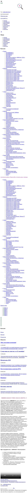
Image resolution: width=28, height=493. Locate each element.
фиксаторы (8, 123)
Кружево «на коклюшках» (12, 167)
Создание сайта (4, 485)
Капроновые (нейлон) (11, 67)
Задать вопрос (6, 25)
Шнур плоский (9, 117)
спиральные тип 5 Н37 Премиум (13, 70)
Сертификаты (6, 21)
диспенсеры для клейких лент (13, 143)
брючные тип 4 (9, 81)
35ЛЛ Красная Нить (10, 61)
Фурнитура (3, 337)
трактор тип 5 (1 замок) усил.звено (14, 75)
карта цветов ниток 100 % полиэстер (14, 156)
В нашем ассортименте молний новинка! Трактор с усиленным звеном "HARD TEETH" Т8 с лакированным (14, 383)
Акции (4, 28)
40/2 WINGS (9, 55)
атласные (8, 103)
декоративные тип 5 (10, 89)
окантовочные (9, 100)
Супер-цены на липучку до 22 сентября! (12, 351)
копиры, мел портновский (12, 140)
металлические (9, 85)
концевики (8, 122)
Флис (7, 170)
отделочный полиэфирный (12, 108)
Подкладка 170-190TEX (11, 172)
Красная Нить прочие (11, 63)
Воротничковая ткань (11, 171)
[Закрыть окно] (24, 491)
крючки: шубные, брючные (12, 133)
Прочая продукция (10, 161)
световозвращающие (11, 102)
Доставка (5, 24)
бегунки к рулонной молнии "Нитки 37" (15, 88)
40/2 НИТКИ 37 (9, 53)
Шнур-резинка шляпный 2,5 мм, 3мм (14, 118)
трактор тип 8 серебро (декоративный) (15, 80)
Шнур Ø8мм (9, 116)
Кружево (8, 166)
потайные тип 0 (9, 83)
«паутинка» (8, 136)
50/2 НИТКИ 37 (9, 52)
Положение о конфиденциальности (9, 480)
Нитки (2, 332)
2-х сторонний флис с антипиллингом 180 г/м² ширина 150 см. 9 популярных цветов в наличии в (13, 374)
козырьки (8, 125)
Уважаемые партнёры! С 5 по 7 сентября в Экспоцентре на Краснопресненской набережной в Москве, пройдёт (14, 365)
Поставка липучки (6, 386)
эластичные (8, 99)
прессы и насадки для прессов (13, 148)
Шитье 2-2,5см (9, 163)
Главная (5, 20)
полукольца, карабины (11, 132)
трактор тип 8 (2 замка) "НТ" (12, 79)
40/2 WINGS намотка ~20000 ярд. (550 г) (15, 57)
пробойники (9, 146)
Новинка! (3, 377)
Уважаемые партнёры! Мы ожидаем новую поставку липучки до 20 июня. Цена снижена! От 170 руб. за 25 (13, 392)
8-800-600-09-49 (6, 12)
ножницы (8, 139)
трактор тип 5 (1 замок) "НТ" (13, 73)
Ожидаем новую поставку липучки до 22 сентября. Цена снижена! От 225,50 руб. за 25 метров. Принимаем (14, 357)
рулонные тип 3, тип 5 (11, 86)
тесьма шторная (9, 96)
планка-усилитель (10, 127)
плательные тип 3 (10, 90)
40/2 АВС (8, 56)
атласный (8, 110)
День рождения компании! (8, 342)
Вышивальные (9, 66)
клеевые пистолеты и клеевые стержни (15, 141)
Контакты (5, 29)
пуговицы (8, 124)
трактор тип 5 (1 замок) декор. (13, 74)
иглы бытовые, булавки (11, 151)
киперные (8, 105)
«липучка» (8, 106)
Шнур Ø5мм (9, 114)
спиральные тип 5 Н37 (11, 69)
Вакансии (5, 26)
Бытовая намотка (10, 62)
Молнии (2, 334)
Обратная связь (4, 16)
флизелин (8, 135)
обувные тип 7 (9, 84)
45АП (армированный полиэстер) (14, 59)
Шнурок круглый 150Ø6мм (12, 112)
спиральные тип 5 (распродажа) (13, 72)
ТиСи (7, 174)
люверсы (8, 130)
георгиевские (9, 95)
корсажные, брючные (11, 94)
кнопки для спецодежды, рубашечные (15, 129)
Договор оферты (4, 479)
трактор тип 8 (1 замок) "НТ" (13, 78)
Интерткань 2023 (6, 360)
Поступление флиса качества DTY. (11, 369)
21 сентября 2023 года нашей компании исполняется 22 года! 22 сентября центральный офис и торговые (14, 348)
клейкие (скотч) (9, 92)
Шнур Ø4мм (9, 113)
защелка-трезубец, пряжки (12, 121)
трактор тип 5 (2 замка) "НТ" (12, 77)
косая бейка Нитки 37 (11, 97)
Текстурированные (10, 64)
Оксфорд (8, 173)
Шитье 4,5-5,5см (10, 165)
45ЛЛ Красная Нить (10, 58)
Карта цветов (6, 23)
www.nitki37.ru (4, 18)
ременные (8, 101)
